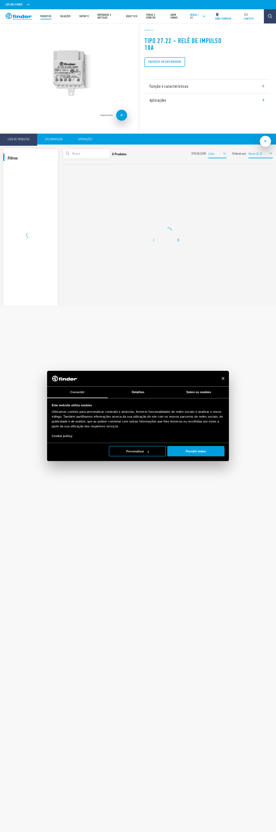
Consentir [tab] (77, 392)
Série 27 (149, 30)
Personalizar (135, 451)
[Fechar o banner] (223, 378)
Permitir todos (196, 451)
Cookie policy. (62, 435)
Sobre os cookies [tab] (198, 392)
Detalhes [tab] (138, 392)
